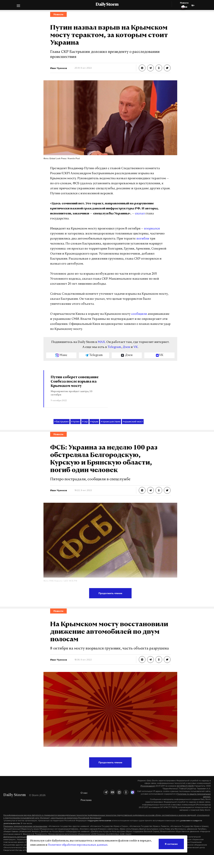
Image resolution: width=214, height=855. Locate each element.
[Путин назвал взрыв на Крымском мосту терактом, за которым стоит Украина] (142, 68)
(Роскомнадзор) (147, 786)
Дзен (126, 347)
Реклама (86, 799)
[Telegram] (105, 792)
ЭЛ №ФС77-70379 (185, 786)
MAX (101, 342)
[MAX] (132, 792)
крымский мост (133, 421)
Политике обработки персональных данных (78, 845)
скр (85, 421)
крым (94, 421)
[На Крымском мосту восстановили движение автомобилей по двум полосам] (142, 659)
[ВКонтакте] (119, 792)
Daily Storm (107, 5)
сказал (140, 213)
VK (135, 347)
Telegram (114, 347)
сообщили (139, 314)
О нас (84, 792)
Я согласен (171, 843)
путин (75, 421)
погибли (142, 238)
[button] (18, 6)
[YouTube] (112, 792)
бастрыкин (61, 421)
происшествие (110, 421)
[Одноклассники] (126, 792)
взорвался (152, 228)
